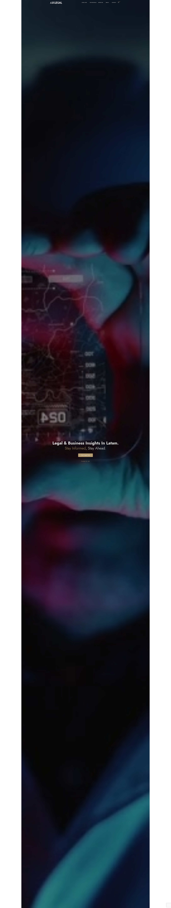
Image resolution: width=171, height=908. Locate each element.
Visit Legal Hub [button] (85, 455)
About (107, 2)
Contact (114, 2)
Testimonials (93, 2)
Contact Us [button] (84, 461)
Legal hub (84, 2)
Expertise (100, 2)
